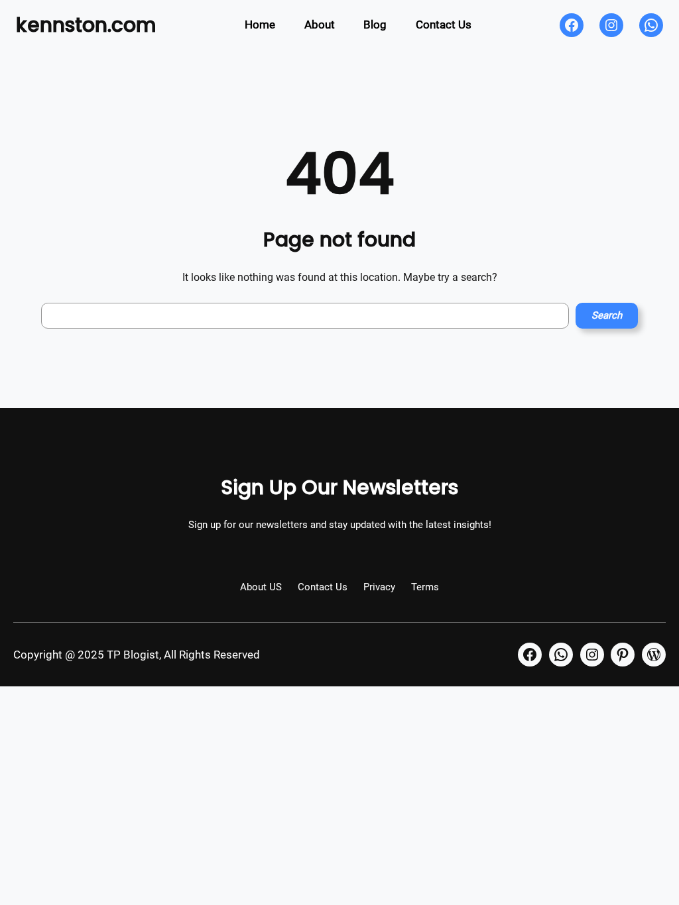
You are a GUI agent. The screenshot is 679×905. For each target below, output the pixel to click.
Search (606, 315)
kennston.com (86, 25)
